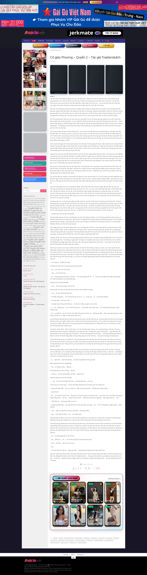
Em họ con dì (27, 270)
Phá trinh (73, 40)
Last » (98, 439)
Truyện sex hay (90, 511)
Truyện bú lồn (109, 509)
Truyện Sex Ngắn (28, 268)
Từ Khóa (65, 525)
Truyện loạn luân (34, 220)
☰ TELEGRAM (57, 45)
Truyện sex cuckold (28, 227)
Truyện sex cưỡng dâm (80, 511)
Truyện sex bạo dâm (38, 225)
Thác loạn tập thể (78, 509)
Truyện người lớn (36, 223)
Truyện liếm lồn (61, 511)
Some (42, 204)
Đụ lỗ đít (55, 509)
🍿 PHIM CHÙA (73, 45)
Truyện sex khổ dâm (55, 513)
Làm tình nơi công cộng (37, 200)
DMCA (73, 525)
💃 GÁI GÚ (90, 45)
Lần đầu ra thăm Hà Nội (95, 495)
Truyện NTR (27, 225)
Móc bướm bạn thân (29, 299)
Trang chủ (26, 40)
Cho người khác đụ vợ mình (31, 198)
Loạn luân (65, 40)
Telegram (97, 40)
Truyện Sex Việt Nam (29, 279)
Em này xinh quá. (76, 495)
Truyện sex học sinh (109, 511)
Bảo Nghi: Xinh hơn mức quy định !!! (76, 471)
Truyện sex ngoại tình (33, 240)
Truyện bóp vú (94, 509)
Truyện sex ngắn (34, 242)
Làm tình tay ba (30, 202)
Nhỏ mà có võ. (110, 472)
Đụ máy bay (30, 257)
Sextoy (37, 204)
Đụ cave (31, 255)
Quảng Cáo (80, 525)
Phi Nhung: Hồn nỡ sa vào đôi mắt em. (60, 494)
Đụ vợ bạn (32, 261)
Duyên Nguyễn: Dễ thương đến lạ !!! (111, 494)
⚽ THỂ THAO (106, 45)
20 (89, 439)
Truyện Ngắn (49, 40)
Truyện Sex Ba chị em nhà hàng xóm (33, 281)
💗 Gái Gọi (81, 40)
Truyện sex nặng (72, 513)
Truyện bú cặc (102, 509)
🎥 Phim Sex (89, 40)
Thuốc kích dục (27, 206)
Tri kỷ (25, 276)
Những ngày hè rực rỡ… (59, 471)
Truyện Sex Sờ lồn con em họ (31, 293)
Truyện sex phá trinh (82, 513)
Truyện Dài (41, 40)
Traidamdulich (87, 509)
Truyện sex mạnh (64, 513)
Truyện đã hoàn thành (34, 249)
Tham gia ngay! (95, 2)
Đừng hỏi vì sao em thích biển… (94, 471)
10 (86, 439)
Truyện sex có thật (33, 228)
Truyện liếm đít (54, 511)
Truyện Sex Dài (55, 50)
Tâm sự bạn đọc (33, 251)
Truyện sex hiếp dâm (98, 511)
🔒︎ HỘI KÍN (40, 45)
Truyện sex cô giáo (70, 511)
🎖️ (107, 40)
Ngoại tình (58, 40)
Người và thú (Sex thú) (69, 509)
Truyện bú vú (116, 509)
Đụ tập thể (61, 509)
